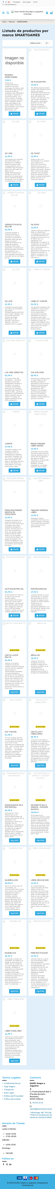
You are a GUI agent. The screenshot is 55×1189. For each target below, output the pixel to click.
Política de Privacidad (13, 1096)
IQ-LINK (8, 153)
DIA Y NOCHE (11, 732)
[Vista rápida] (24, 62)
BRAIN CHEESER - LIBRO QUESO (38, 445)
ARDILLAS (35, 655)
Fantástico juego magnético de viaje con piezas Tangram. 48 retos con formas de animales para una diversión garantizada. (40, 522)
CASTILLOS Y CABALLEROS (37, 733)
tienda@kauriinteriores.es (41, 1109)
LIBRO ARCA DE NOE (40, 880)
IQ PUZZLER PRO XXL (14, 589)
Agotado (14, 692)
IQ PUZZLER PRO (38, 82)
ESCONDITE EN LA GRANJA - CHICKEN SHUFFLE (39, 807)
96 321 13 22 (37, 1103)
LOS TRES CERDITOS (14, 372)
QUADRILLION (11, 880)
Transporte (16, 2)
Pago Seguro (9, 1086)
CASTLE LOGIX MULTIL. (11, 656)
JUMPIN (8, 444)
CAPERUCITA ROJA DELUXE (13, 225)
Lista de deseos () (10, 4)
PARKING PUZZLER (39, 953)
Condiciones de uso (12, 1083)
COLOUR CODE (37, 372)
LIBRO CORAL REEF (13, 1031)
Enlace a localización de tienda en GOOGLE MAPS (41, 1116)
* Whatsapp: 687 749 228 (40, 1113)
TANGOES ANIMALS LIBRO (39, 511)
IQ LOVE (8, 301)
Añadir (16, 113)
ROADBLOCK (10, 953)
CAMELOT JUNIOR (39, 301)
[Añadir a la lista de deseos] (24, 53)
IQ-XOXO (35, 224)
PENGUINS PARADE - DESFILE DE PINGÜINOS (14, 512)
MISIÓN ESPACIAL (39, 589)
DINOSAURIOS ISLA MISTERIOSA (14, 806)
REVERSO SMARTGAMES (11, 76)
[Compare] (24, 58)
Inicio (35, 2)
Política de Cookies (12, 1099)
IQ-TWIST (35, 153)
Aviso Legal (27, 2)
